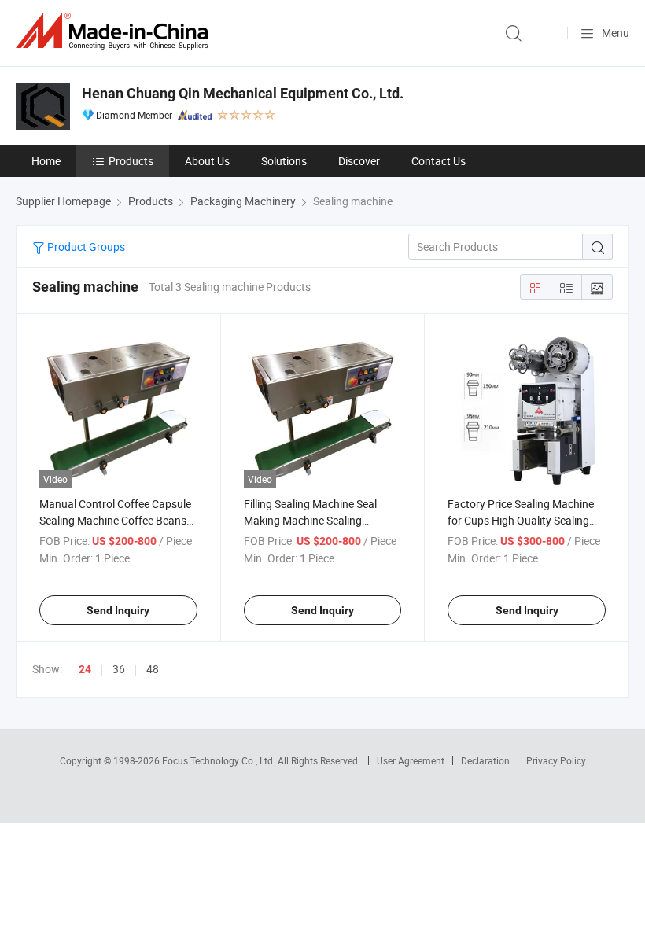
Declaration (485, 760)
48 (152, 668)
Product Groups (85, 246)
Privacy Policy (556, 760)
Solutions (284, 160)
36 (118, 668)
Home (46, 160)
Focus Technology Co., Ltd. (220, 760)
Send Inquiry (118, 610)
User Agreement (410, 760)
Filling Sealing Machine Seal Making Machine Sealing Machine (310, 520)
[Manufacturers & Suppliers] (115, 31)
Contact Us (438, 160)
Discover (359, 160)
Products (131, 160)
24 (85, 669)
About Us (207, 160)
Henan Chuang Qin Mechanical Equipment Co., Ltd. (243, 93)
